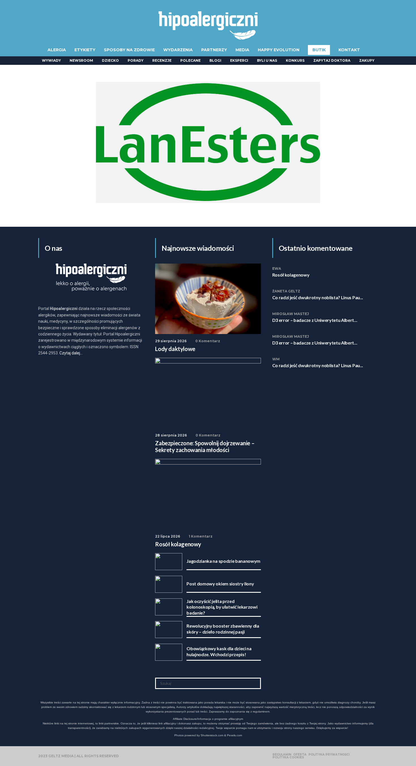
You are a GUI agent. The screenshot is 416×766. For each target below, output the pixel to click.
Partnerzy (214, 49)
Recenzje (161, 60)
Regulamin (282, 754)
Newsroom (81, 60)
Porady (135, 60)
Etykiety (84, 49)
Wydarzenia (178, 49)
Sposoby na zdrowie (129, 49)
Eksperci (239, 60)
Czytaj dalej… (71, 353)
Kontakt (349, 49)
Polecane (190, 60)
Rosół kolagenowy (291, 274)
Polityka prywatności (328, 754)
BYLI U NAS (267, 60)
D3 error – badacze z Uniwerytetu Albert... (314, 320)
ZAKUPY (366, 60)
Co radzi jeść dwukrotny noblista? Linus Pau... (317, 297)
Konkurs (295, 60)
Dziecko (110, 60)
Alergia (57, 49)
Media (242, 49)
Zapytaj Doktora (331, 60)
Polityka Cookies (288, 757)
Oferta (299, 754)
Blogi (215, 60)
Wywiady (51, 60)
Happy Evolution (278, 49)
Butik (319, 49)
